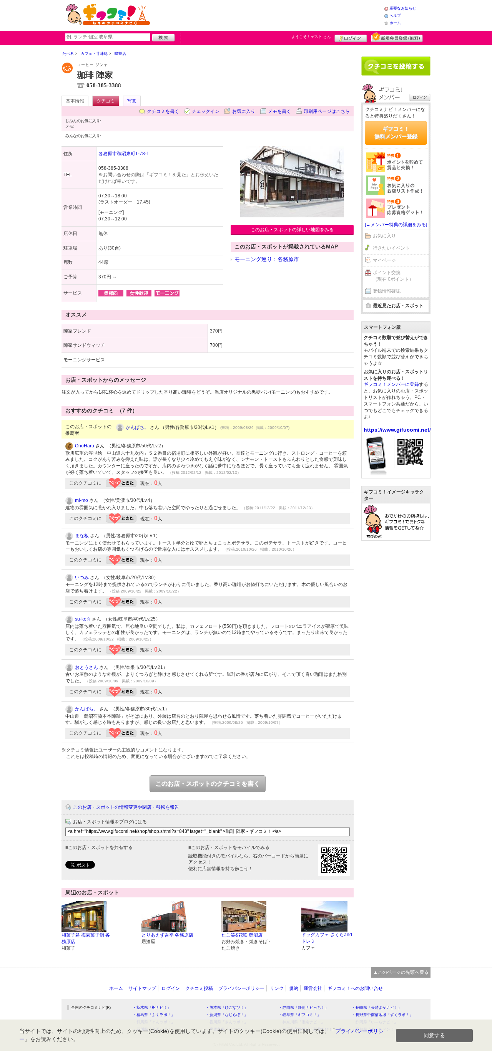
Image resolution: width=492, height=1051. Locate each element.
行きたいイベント (391, 248)
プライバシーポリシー (241, 988)
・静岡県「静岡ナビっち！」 (304, 1007)
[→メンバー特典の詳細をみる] (396, 224)
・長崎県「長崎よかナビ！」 (377, 1007)
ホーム (395, 23)
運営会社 (313, 988)
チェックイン (205, 111)
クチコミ (105, 101)
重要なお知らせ (402, 8)
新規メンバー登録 (397, 37)
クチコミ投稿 (199, 988)
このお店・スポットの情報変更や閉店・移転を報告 (126, 807)
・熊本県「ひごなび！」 (227, 1007)
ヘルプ (395, 15)
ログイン (350, 37)
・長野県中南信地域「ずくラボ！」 (382, 1015)
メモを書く (279, 111)
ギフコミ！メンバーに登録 (391, 384)
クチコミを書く (163, 111)
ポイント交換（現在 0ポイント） (393, 276)
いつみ (82, 577)
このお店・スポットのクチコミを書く (207, 783)
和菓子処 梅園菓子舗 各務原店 (86, 938)
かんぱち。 (137, 427)
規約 (293, 988)
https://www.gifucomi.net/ (397, 430)
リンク (277, 988)
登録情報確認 (387, 291)
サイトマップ (142, 988)
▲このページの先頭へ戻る (401, 972)
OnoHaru (84, 446)
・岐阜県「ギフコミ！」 (300, 1015)
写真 (131, 101)
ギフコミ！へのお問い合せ (355, 988)
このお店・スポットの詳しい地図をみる (292, 229)
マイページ (384, 260)
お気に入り (243, 111)
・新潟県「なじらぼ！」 (227, 1015)
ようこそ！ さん (311, 37)
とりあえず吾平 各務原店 (167, 935)
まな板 (82, 535)
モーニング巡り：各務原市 (266, 259)
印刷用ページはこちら (327, 111)
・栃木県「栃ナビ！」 (152, 1007)
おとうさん (86, 667)
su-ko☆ (83, 619)
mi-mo (81, 500)
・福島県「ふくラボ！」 (154, 1015)
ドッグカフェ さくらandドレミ (326, 938)
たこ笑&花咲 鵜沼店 (242, 935)
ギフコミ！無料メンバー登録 (395, 132)
